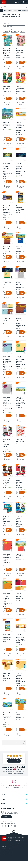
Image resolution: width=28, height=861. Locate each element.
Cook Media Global (19, 840)
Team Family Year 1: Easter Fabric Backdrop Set (20, 556)
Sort (12, 29)
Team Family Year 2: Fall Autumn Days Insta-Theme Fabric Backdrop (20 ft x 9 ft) (20, 127)
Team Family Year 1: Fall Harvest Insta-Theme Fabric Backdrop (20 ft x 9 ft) (20, 638)
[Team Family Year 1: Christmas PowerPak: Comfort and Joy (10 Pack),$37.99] (20, 470)
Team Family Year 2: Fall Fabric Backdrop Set (6, 249)
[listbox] (14, 31)
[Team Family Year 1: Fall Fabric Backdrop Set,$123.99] (7, 665)
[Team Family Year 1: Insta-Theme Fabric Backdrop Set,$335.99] (7, 626)
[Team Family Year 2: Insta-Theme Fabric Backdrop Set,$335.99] (20, 197)
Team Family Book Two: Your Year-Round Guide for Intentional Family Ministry (7, 53)
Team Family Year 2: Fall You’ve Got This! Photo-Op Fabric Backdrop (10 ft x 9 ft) (20, 322)
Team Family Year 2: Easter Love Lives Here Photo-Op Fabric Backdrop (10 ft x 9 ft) (20, 361)
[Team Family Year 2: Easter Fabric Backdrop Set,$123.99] (7, 272)
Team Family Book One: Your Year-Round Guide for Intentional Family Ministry (20, 53)
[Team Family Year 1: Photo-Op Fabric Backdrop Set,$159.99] (20, 585)
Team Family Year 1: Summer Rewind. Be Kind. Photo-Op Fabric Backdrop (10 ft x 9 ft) (7, 599)
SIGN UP (6, 817)
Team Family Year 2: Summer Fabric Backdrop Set (20, 249)
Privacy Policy (5, 844)
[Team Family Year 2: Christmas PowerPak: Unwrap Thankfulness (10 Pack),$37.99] (7, 431)
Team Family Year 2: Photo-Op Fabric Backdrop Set (7, 319)
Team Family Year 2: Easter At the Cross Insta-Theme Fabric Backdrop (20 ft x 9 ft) (20, 168)
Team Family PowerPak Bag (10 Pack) (20, 441)
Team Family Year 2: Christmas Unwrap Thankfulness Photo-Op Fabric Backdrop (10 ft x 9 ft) (7, 403)
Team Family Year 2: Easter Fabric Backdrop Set (7, 283)
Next (25, 784)
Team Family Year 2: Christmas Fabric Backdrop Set (20, 284)
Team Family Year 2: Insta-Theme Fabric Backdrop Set (20, 208)
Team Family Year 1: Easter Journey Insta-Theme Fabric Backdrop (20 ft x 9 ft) (20, 401)
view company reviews (14, 761)
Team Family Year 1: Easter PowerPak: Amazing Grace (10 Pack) (20, 90)
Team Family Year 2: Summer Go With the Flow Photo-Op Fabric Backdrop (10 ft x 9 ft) (7, 361)
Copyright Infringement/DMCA (7, 847)
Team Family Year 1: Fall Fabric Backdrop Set (6, 676)
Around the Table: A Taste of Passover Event (7, 125)
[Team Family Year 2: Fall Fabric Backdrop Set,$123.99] (7, 238)
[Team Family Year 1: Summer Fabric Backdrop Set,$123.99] (20, 704)
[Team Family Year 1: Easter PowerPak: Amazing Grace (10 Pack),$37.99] (20, 78)
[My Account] (15, 2)
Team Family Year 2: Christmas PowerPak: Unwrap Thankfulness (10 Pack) (7, 444)
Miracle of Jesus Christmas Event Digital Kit (6, 520)
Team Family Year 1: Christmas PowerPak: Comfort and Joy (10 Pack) (19, 483)
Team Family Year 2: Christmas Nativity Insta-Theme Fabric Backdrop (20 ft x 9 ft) (7, 210)
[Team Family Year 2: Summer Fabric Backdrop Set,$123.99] (20, 238)
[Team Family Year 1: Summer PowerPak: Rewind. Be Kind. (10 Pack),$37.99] (20, 508)
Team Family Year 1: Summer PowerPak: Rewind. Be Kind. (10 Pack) (20, 520)
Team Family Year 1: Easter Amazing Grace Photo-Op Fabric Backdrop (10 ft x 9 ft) (7, 559)
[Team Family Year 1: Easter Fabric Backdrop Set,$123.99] (20, 546)
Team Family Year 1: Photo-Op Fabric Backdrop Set (20, 596)
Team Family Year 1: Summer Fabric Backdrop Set (20, 715)
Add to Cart (8, 62)
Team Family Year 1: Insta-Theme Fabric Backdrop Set (7, 637)
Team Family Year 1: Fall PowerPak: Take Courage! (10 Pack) (7, 482)
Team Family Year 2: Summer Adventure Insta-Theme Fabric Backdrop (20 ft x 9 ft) (7, 169)
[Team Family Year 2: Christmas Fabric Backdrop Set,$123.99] (20, 272)
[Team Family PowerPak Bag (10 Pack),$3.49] (20, 431)
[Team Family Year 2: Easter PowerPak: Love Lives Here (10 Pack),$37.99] (7, 78)
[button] (6, 31)
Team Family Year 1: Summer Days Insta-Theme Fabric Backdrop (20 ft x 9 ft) (7, 717)
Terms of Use (17, 844)
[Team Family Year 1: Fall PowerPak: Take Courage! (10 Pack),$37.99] (7, 470)
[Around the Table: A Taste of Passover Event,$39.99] (7, 114)
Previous (2, 784)
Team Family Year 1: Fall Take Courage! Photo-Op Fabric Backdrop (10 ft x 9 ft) (20, 678)
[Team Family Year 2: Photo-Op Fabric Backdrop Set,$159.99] (7, 308)
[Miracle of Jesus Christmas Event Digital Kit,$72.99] (7, 508)
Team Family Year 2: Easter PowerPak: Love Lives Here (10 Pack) (7, 90)
